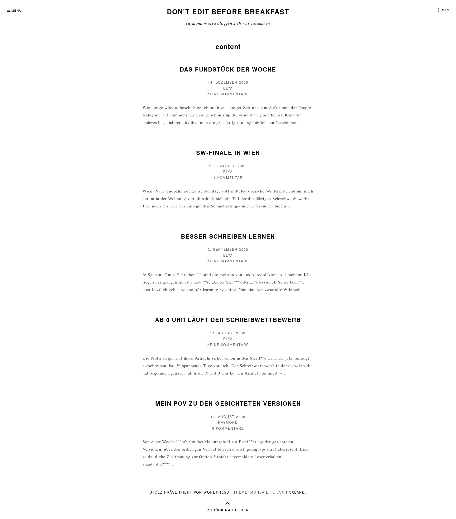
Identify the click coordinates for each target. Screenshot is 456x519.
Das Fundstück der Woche (228, 69)
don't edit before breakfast (228, 11)
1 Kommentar (228, 177)
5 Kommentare (228, 428)
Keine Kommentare (228, 93)
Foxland (295, 492)
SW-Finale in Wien (228, 153)
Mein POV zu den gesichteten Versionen (228, 403)
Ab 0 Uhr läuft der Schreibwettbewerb (228, 320)
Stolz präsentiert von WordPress (189, 492)
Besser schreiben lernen (228, 236)
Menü (16, 10)
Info (445, 10)
